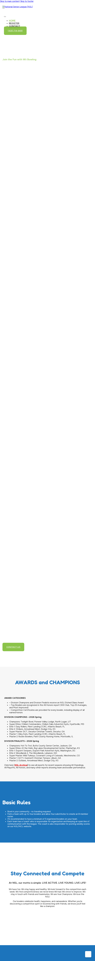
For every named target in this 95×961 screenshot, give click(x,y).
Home (12, 20)
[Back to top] (88, 954)
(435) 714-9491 (15, 30)
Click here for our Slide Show (25, 147)
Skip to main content (10, 1)
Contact (14, 26)
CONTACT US (13, 647)
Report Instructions (47, 403)
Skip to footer (27, 1)
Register (14, 23)
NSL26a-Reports (39, 186)
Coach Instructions (46, 392)
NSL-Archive (21, 765)
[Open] (3, 8)
